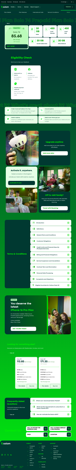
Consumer (3, 1)
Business (9, 1)
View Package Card (21, 381)
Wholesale (15, 1)
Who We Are (22, 1)
